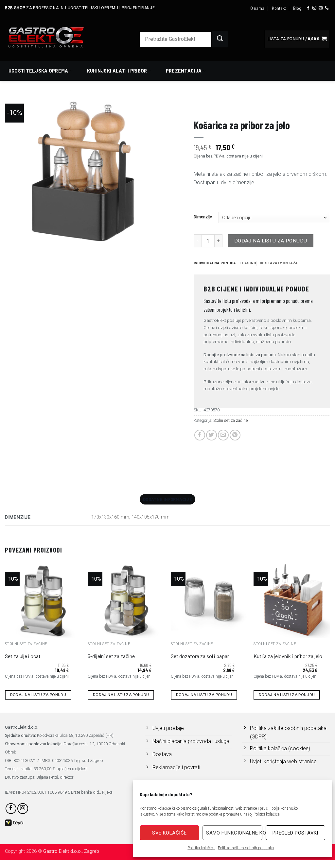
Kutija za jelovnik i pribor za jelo (288, 656)
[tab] (215, 263)
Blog (297, 8)
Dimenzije (203, 217)
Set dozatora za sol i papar (200, 656)
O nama (257, 8)
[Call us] (327, 8)
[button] (297, 39)
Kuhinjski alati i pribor (117, 71)
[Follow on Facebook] (308, 8)
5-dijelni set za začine (111, 656)
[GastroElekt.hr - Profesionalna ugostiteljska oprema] (54, 37)
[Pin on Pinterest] (235, 435)
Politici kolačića (267, 814)
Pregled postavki (295, 833)
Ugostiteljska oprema (38, 71)
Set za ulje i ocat (23, 656)
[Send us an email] (321, 8)
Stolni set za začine (295, 106)
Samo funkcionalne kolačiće (234, 833)
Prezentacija (184, 71)
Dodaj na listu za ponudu (270, 241)
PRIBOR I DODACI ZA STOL (248, 106)
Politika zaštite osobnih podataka (246, 848)
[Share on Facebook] (199, 435)
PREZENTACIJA (207, 106)
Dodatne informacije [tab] (167, 499)
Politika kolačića (201, 848)
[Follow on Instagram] (314, 8)
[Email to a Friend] (223, 435)
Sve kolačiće (169, 833)
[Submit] (220, 39)
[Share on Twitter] (211, 435)
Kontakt (279, 8)
